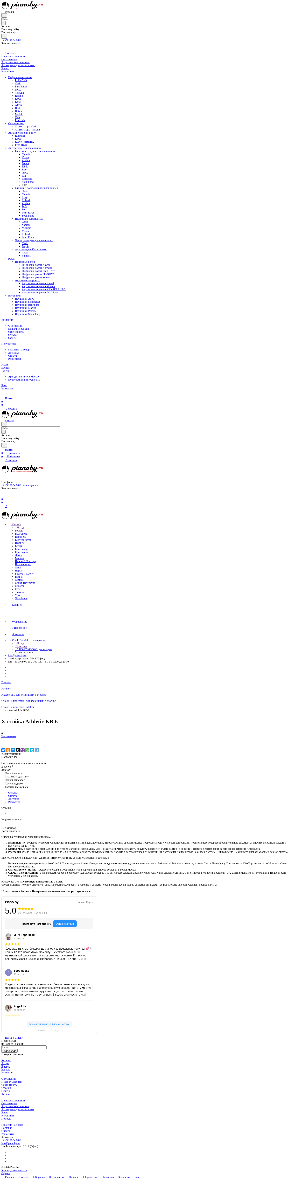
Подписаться (9, 1051)
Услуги (5, 1069)
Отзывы (13, 334)
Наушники (7, 1115)
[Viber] (22, 750)
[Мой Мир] (13, 750)
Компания (7, 1072)
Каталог (6, 1060)
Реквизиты (14, 358)
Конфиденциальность (14, 1170)
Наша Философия (18, 328)
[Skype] (32, 750)
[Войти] (2, 495)
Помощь (6, 1118)
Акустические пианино (15, 1106)
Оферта (5, 1173)
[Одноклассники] (8, 750)
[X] (18, 750)
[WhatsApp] (27, 750)
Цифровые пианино (13, 1100)
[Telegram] (37, 750)
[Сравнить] (3, 743)
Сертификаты (16, 331)
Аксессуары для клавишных (17, 1109)
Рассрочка (14, 802)
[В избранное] (2, 739)
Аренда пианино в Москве (23, 376)
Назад (20, 527)
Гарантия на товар (19, 349)
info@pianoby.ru (17, 655)
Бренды (5, 1066)
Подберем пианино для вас (24, 379)
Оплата (12, 355)
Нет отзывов (8, 736)
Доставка (13, 352)
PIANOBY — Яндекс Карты (49, 1031)
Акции (5, 1063)
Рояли (4, 1112)
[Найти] (4, 36)
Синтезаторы (9, 1103)
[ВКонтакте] (3, 750)
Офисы (12, 337)
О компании (15, 325)
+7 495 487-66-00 (11, 40)
